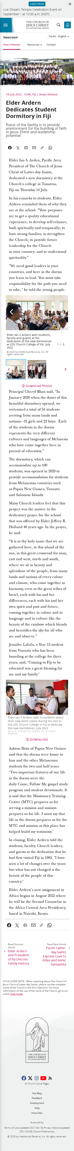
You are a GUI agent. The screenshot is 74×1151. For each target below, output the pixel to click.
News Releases (11, 44)
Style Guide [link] (16, 994)
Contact (51, 44)
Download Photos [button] (39, 385)
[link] (9, 925)
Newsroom (10, 37)
